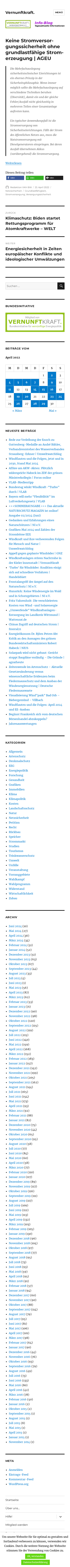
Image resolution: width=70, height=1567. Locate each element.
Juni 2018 (15, 1267)
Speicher (15, 836)
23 (52, 396)
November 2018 (19, 1243)
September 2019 (20, 1196)
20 (26, 396)
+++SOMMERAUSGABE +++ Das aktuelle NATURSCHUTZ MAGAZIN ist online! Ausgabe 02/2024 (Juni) (36, 510)
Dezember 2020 (19, 1125)
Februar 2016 (18, 1399)
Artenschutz (17, 756)
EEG (11, 765)
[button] (15, 178)
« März (17, 410)
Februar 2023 (18, 1002)
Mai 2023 (15, 987)
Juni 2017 (15, 1323)
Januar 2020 (17, 1177)
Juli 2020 (15, 1148)
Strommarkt (17, 841)
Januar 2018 (17, 1290)
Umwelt (14, 860)
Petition (14, 822)
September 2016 (20, 1366)
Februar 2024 (18, 945)
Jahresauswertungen (23, 723)
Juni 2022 (15, 1039)
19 (18, 396)
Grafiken (15, 784)
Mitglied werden (16, 1524)
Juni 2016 (15, 1380)
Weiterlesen (13, 163)
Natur (13, 813)
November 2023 (19, 959)
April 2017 (15, 1333)
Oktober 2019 (18, 1191)
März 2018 (16, 1281)
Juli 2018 (14, 1262)
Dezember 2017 (19, 1295)
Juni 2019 (15, 1210)
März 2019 (16, 1224)
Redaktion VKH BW (21, 187)
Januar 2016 (17, 1404)
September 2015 (20, 1413)
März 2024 (16, 940)
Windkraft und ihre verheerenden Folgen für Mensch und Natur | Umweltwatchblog (36, 543)
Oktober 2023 (18, 964)
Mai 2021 (15, 1101)
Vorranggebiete (19, 874)
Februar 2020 (18, 1172)
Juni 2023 (15, 983)
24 (60, 396)
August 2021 (17, 1087)
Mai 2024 (15, 931)
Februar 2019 (18, 1229)
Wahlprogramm (19, 884)
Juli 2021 (14, 1091)
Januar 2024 (17, 949)
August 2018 (17, 1257)
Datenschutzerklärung (35, 1562)
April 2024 (16, 935)
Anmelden (16, 1470)
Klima (13, 794)
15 (43, 389)
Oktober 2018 (18, 1248)
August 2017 (17, 1314)
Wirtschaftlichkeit (21, 893)
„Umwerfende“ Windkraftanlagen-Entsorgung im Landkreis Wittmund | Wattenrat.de (34, 614)
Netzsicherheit (13, 190)
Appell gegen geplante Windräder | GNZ (35, 553)
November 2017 (19, 1300)
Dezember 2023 (19, 954)
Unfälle (14, 865)
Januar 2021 (17, 1120)
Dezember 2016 (19, 1352)
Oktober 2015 (18, 1409)
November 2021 (19, 1073)
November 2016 (19, 1356)
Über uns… (12, 1508)
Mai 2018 (15, 1271)
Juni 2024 (15, 926)
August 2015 (17, 1418)
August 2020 (17, 1144)
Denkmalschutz (19, 761)
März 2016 (16, 1394)
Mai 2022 (15, 1044)
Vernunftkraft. (19, 12)
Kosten (14, 803)
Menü (59, 12)
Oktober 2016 (18, 1361)
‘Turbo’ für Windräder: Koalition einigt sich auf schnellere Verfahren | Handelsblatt (35, 572)
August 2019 (17, 1200)
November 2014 (19, 1442)
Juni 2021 (15, 1096)
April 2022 (16, 1049)
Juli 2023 (15, 978)
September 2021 (20, 1082)
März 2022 (16, 1054)
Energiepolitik (18, 770)
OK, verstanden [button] (35, 1556)
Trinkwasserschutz (21, 855)
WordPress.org (19, 1484)
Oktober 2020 (18, 1134)
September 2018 (20, 1252)
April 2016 (15, 1390)
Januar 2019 (17, 1233)
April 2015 (15, 1432)
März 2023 (16, 997)
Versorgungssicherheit (38, 194)
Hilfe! (8, 1516)
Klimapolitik (17, 799)
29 (43, 403)
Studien (14, 846)
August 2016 (17, 1371)
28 (35, 403)
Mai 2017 (15, 1328)
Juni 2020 (15, 1153)
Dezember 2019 (19, 1181)
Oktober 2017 (18, 1304)
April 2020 (16, 1162)
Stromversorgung (15, 194)
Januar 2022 (17, 1063)
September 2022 (20, 1025)
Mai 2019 (15, 1214)
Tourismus (16, 851)
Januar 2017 (16, 1347)
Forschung (16, 775)
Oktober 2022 (18, 1020)
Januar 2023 (17, 1006)
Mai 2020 (15, 1158)
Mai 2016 (15, 1385)
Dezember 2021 (19, 1068)
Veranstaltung (18, 870)
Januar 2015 (17, 1437)
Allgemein (16, 751)
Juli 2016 (14, 1375)
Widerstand (16, 888)
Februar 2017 (17, 1342)
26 (18, 403)
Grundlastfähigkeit (35, 190)
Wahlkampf (16, 879)
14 (35, 389)
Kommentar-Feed (21, 1479)
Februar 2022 (18, 1058)
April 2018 (15, 1276)
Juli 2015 (14, 1423)
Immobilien (17, 789)
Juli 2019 (14, 1205)
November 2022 (19, 1016)
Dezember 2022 (19, 1011)
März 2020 (16, 1167)
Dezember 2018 (19, 1238)
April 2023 (16, 992)
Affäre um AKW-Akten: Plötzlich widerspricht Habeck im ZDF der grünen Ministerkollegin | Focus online (36, 472)
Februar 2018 (17, 1285)
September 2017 (19, 1309)
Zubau (13, 898)
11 (9, 389)
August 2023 (17, 973)
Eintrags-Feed (18, 1474)
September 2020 (20, 1139)
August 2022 (17, 1030)
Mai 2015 (15, 1427)
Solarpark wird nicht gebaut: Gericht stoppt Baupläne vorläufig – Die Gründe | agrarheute (36, 657)
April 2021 (15, 1106)
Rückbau (14, 832)
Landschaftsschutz (21, 808)
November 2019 (19, 1186)
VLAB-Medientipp (21, 482)
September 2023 (20, 968)
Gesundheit (16, 780)
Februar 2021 (17, 1115)
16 (51, 389)
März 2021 (16, 1110)
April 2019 (15, 1219)
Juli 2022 (15, 1035)
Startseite (12, 1500)
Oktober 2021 (18, 1077)
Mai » (53, 410)
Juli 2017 (14, 1319)
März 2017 (16, 1338)
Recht (13, 827)
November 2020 (19, 1129)
